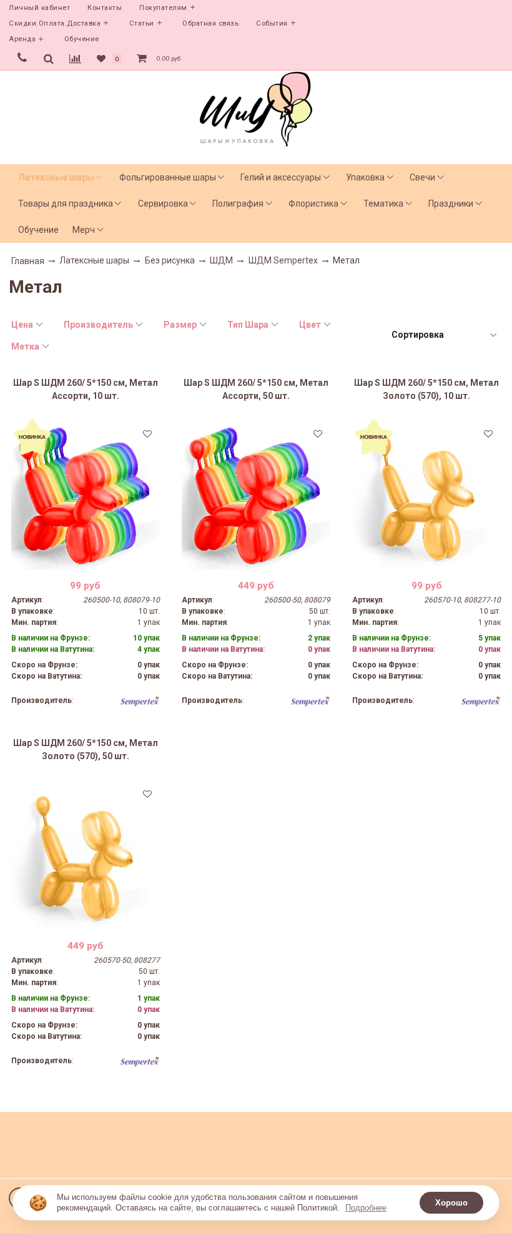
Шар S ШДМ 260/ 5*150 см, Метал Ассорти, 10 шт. (85, 389)
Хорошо (451, 1202)
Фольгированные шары (167, 177)
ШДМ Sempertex (283, 260)
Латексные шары (56, 177)
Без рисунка (170, 260)
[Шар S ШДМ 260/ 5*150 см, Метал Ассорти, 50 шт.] (256, 495)
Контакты (104, 8)
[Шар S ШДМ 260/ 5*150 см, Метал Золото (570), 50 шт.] (85, 856)
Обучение (81, 39)
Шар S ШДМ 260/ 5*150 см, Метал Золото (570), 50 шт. (85, 749)
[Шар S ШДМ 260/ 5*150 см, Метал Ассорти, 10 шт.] (85, 495)
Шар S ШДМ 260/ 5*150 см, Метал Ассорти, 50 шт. (256, 389)
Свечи (422, 177)
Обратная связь (210, 23)
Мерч (83, 230)
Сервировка (163, 204)
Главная (27, 261)
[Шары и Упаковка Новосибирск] (256, 108)
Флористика (313, 204)
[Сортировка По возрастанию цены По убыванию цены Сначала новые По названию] (443, 335)
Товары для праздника (65, 204)
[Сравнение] (75, 58)
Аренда (22, 39)
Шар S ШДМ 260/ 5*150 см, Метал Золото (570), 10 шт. (426, 389)
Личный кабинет (39, 8)
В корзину (85, 561)
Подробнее (365, 1207)
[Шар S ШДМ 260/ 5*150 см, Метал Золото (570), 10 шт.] (426, 495)
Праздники (450, 204)
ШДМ (221, 260)
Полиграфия (237, 204)
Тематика (383, 204)
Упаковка (365, 177)
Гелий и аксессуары (280, 177)
